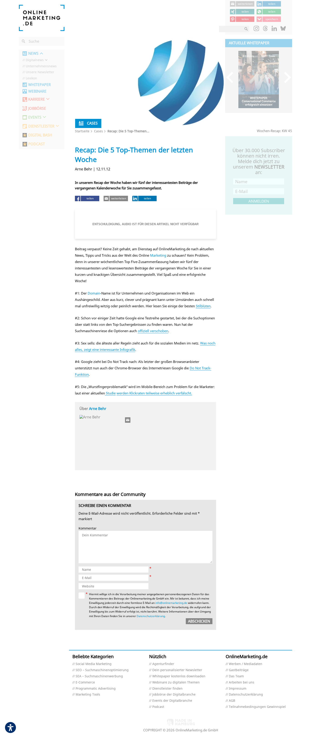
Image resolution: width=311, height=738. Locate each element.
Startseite (82, 131)
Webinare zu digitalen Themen (176, 682)
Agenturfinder (163, 664)
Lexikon (31, 78)
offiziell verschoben (153, 331)
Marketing (158, 255)
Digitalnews (35, 60)
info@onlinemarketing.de (171, 603)
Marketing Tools (88, 694)
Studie (110, 393)
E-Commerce (85, 682)
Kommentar (88, 528)
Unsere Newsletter (40, 72)
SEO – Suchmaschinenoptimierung (102, 670)
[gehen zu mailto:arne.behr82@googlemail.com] (128, 420)
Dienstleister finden (167, 689)
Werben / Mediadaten (245, 664)
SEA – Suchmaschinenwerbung (99, 676)
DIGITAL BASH (40, 135)
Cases (98, 131)
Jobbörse (37, 108)
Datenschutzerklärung (151, 616)
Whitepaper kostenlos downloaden (178, 676)
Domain (94, 293)
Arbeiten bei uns (241, 682)
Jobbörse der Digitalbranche (174, 694)
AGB (232, 701)
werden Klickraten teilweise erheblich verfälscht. (154, 393)
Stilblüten (203, 306)
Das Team (236, 676)
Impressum (237, 689)
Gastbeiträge (239, 670)
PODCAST (36, 144)
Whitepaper (39, 85)
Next (285, 77)
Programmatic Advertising (96, 689)
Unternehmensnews (41, 66)
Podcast (158, 707)
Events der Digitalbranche (172, 701)
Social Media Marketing (94, 664)
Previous (231, 77)
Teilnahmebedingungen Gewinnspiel (257, 707)
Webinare (37, 91)
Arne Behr (97, 408)
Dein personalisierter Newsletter (177, 670)
